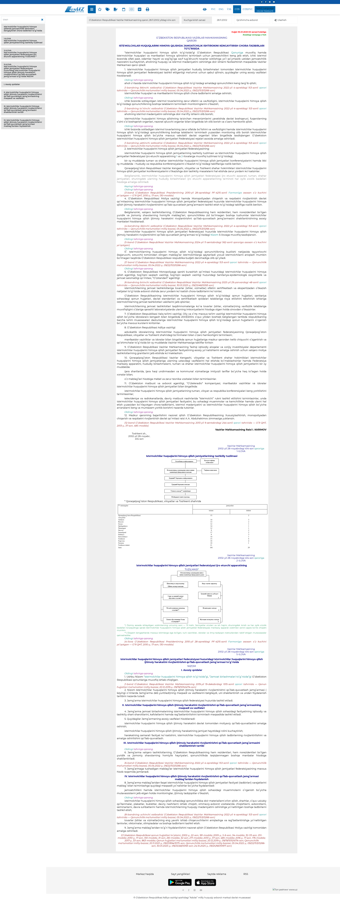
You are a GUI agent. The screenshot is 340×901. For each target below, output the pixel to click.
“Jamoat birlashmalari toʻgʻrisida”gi (230, 676)
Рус (213, 9)
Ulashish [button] (281, 20)
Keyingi (128, 186)
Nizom (215, 234)
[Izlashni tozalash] (42, 20)
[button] (23, 29)
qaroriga (259, 448)
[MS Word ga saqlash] (140, 9)
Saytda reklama (216, 874)
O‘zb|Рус (248, 9)
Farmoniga (235, 192)
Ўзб (229, 9)
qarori (262, 87)
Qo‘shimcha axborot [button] (247, 20)
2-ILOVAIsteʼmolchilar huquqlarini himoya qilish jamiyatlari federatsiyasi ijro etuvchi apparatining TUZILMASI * (20, 53)
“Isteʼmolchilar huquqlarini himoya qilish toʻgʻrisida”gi (176, 676)
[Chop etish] (148, 9)
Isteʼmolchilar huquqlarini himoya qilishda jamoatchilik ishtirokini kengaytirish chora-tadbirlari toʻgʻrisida (23, 28)
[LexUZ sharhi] (116, 9)
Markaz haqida (145, 874)
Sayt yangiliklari (180, 874)
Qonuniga (237, 52)
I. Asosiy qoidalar (12, 84)
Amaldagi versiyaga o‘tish (254, 35)
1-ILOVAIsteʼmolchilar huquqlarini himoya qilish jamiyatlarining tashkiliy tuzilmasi (23, 40)
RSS (245, 874)
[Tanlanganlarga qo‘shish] (100, 9)
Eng (221, 9)
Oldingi (128, 80)
